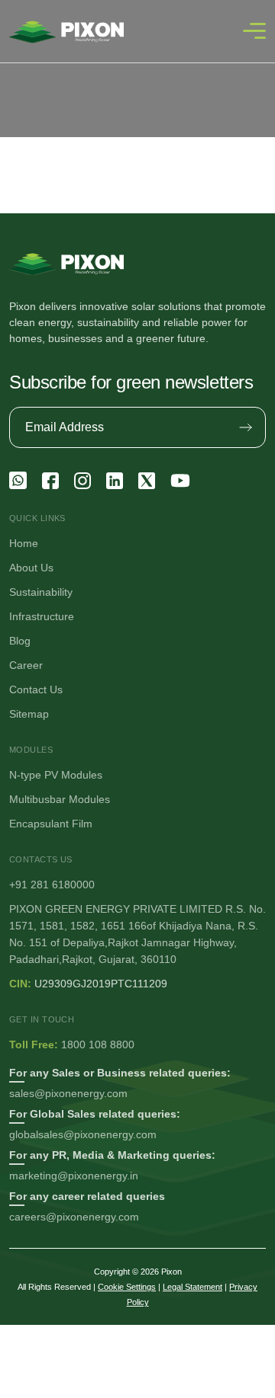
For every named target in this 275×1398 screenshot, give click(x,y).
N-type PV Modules (55, 775)
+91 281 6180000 (52, 884)
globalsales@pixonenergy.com (83, 1134)
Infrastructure (41, 616)
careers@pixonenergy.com (74, 1217)
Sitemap (29, 714)
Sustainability (41, 592)
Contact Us (36, 689)
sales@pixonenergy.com (68, 1093)
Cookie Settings (127, 1286)
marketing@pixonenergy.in (73, 1175)
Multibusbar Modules (59, 799)
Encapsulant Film (50, 823)
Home (23, 543)
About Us (31, 567)
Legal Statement (192, 1286)
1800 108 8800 (97, 1044)
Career (26, 665)
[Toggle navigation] (254, 31)
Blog (20, 641)
